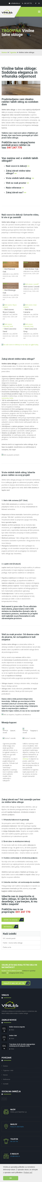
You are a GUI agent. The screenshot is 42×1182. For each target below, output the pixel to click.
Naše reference (13, 187)
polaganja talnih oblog (16, 973)
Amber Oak (13, 1035)
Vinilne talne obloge (9, 110)
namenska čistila (7, 398)
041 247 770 (28, 3)
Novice (5, 1075)
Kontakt (5, 1084)
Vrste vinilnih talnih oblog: (18, 178)
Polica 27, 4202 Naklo (17, 1127)
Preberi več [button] (28, 1172)
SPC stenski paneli (9, 938)
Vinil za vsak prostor (16, 183)
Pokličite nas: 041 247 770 (14, 983)
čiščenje (26, 759)
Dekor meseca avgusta (17, 1027)
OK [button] (10, 1178)
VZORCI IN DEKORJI (11, 920)
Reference (6, 1079)
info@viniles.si (15, 3)
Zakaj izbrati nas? (14, 192)
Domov (4, 52)
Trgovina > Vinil (8, 1070)
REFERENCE (8, 926)
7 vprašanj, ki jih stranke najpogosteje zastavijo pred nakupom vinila (22, 1045)
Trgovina (12, 52)
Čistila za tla (7, 947)
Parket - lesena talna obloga (12, 943)
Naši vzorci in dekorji (16, 166)
